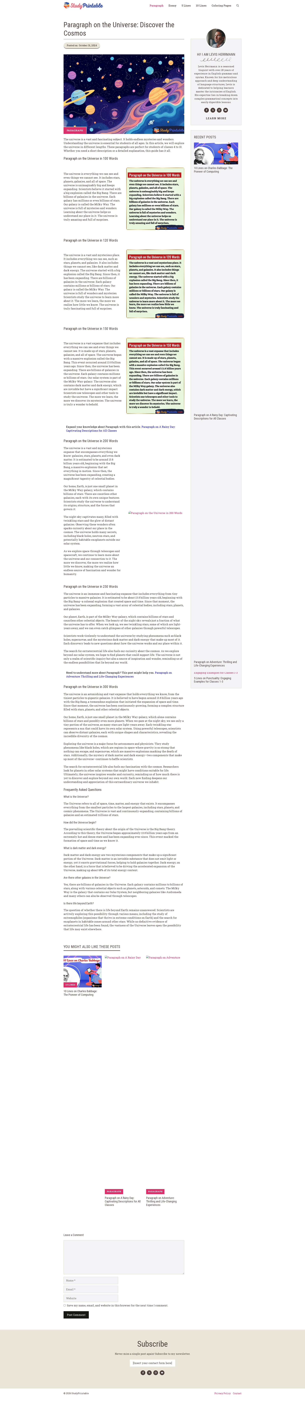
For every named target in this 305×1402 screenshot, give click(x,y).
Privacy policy (222, 1393)
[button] (237, 5)
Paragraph (156, 5)
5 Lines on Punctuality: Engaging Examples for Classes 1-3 (212, 680)
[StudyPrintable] (83, 5)
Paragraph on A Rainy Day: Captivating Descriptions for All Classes (123, 1201)
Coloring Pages (221, 5)
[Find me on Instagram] (219, 110)
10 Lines (201, 5)
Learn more (216, 118)
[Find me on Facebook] (206, 110)
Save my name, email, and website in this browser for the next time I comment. (117, 1305)
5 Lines (186, 5)
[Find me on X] (212, 110)
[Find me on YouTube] (225, 110)
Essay (172, 5)
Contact (237, 1393)
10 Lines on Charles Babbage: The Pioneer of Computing (80, 992)
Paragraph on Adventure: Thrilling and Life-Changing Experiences (161, 1201)
